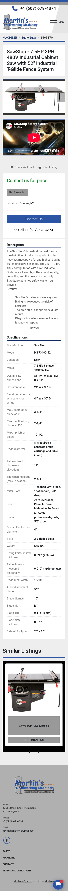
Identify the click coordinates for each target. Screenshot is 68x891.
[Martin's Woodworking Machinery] (34, 785)
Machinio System (23, 881)
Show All (34, 328)
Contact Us (34, 219)
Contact (8, 864)
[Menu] (53, 22)
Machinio (50, 881)
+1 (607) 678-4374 (38, 8)
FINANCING (9, 857)
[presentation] (29, 751)
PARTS (6, 851)
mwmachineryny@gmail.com (18, 830)
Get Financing (17, 192)
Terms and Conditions (17, 870)
